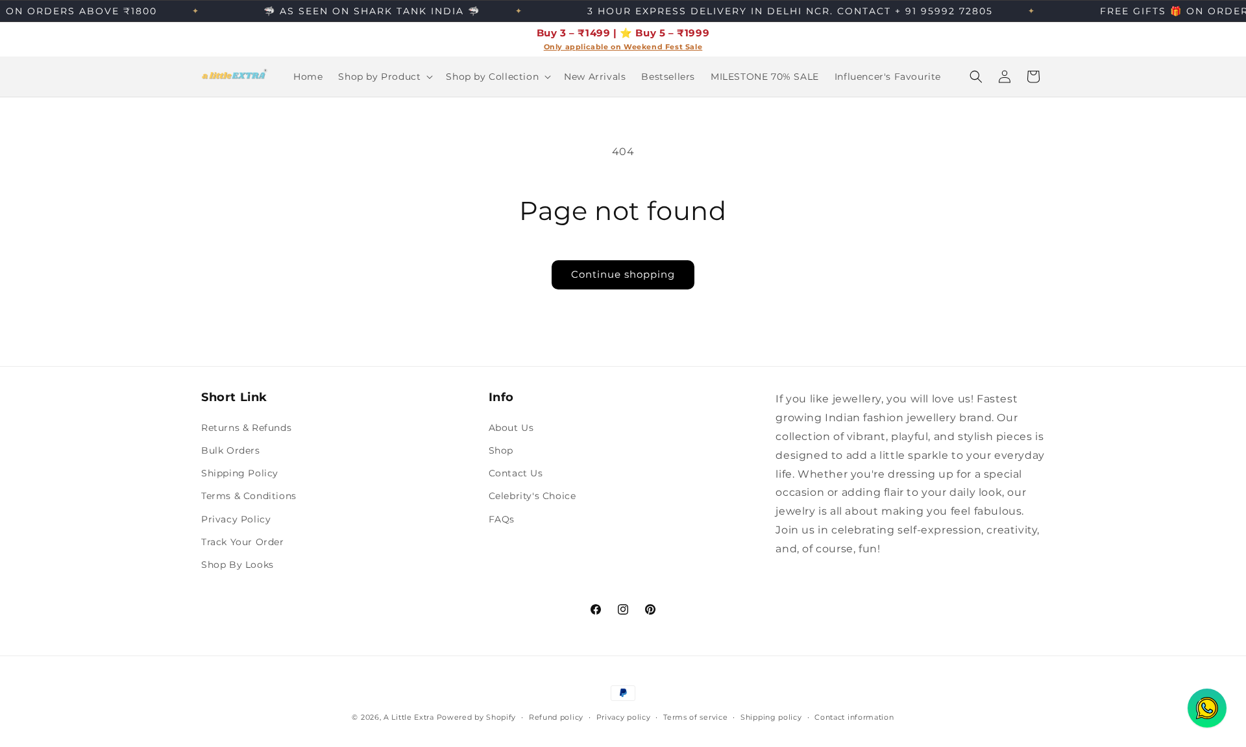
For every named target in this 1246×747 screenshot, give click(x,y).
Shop (501, 450)
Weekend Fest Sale (663, 47)
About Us (511, 427)
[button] (384, 76)
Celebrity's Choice (532, 496)
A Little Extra (409, 717)
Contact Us (516, 473)
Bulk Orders (230, 450)
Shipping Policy (239, 473)
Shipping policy (771, 716)
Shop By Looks (237, 564)
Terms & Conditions (249, 496)
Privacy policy (623, 716)
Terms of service (695, 716)
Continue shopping (623, 274)
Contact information (854, 716)
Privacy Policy (236, 518)
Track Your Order (242, 541)
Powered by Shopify (477, 717)
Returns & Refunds (246, 427)
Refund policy (556, 716)
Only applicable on (584, 47)
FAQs (502, 518)
